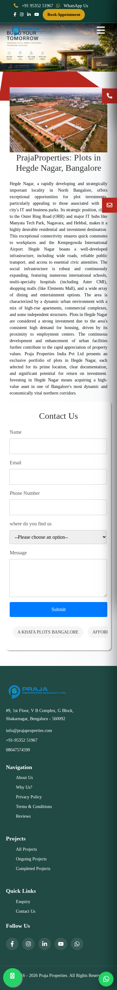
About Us (24, 777)
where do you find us (30, 523)
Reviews (23, 816)
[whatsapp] (77, 944)
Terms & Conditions (34, 806)
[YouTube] (61, 944)
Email (15, 462)
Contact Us (25, 911)
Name (16, 432)
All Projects (26, 849)
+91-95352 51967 (21, 740)
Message (18, 552)
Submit (58, 609)
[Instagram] (28, 944)
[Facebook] (12, 944)
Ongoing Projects (31, 859)
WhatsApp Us (75, 5)
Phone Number (25, 493)
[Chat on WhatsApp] (106, 979)
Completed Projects (33, 868)
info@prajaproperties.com (29, 730)
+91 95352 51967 (37, 5)
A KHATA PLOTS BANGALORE (48, 632)
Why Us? (24, 787)
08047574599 (18, 750)
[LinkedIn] (44, 944)
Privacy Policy (29, 797)
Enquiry (23, 901)
